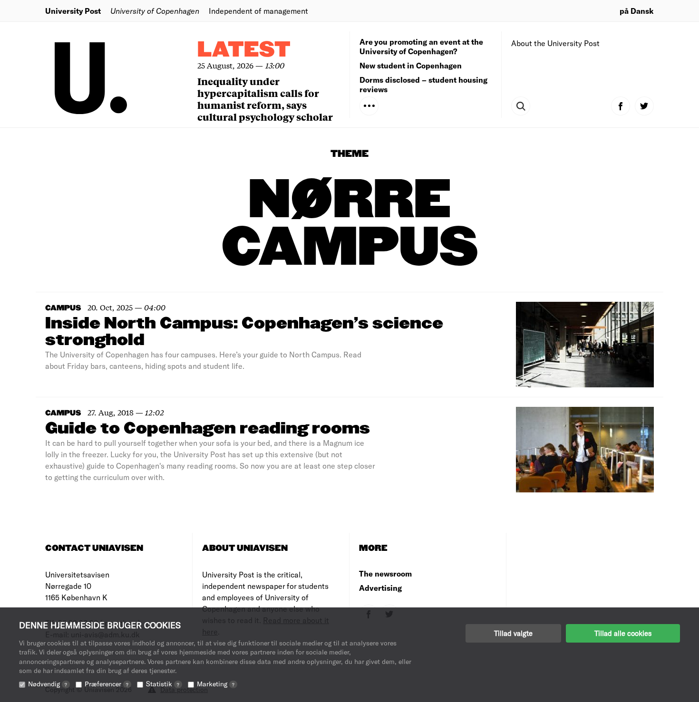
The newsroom (385, 573)
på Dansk (637, 10)
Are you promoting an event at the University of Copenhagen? (421, 46)
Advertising (380, 587)
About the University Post (555, 43)
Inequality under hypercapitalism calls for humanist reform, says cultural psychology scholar (265, 99)
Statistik (162, 684)
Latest (244, 50)
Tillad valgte (513, 633)
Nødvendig (47, 684)
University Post (73, 10)
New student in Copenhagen (410, 65)
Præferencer (106, 684)
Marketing (215, 684)
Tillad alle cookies (622, 633)
